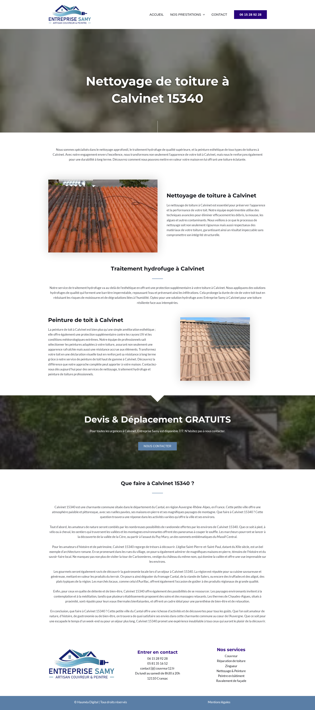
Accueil (156, 14)
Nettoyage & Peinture (231, 671)
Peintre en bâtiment (231, 676)
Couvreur (231, 656)
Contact (219, 14)
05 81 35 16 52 (157, 663)
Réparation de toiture (231, 661)
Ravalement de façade (231, 681)
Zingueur (231, 666)
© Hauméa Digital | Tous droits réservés (100, 702)
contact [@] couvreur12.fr (157, 668)
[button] (203, 14)
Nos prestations (185, 14)
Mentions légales (219, 702)
